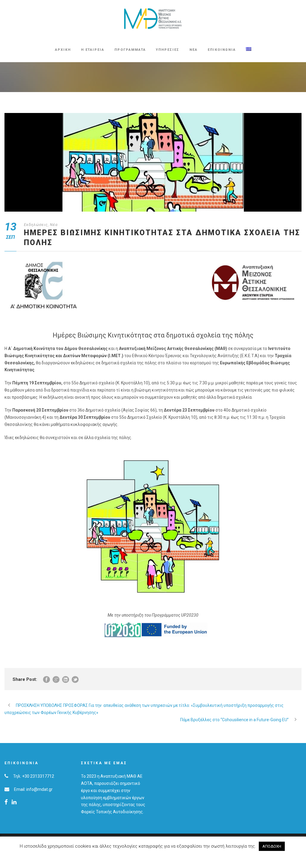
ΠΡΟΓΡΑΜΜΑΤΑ (130, 50)
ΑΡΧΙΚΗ (63, 50)
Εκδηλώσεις (36, 224)
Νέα (54, 224)
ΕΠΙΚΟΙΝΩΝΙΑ (222, 50)
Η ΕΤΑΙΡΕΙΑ (92, 50)
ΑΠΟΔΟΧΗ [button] (271, 846)
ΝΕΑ (193, 50)
